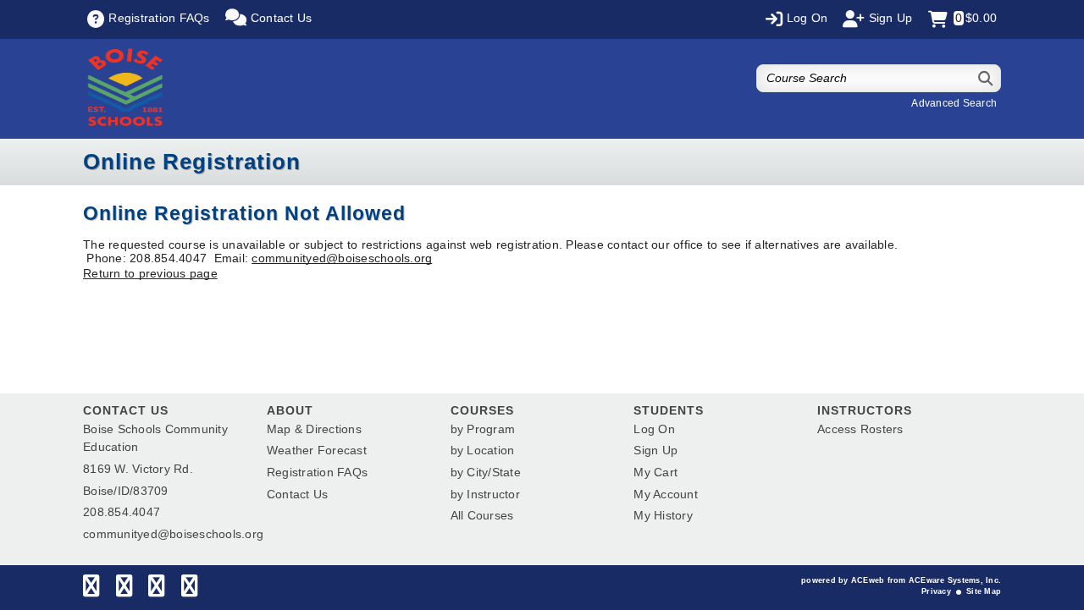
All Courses (482, 515)
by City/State (486, 472)
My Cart (655, 472)
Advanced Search (954, 103)
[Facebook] (91, 589)
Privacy (936, 591)
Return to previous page (150, 273)
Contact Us (298, 494)
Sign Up (655, 450)
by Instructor (485, 494)
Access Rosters (860, 429)
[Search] (986, 78)
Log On (654, 429)
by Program (483, 429)
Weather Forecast (317, 450)
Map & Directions (314, 429)
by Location (483, 450)
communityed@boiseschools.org (342, 258)
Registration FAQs (317, 472)
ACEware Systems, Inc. (955, 580)
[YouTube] (189, 589)
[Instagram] (156, 589)
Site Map (983, 591)
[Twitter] (124, 589)
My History (663, 515)
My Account (665, 494)
